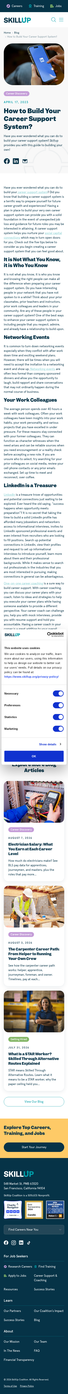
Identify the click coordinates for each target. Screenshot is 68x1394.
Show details (47, 744)
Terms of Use (10, 1386)
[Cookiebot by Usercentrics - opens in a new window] (48, 634)
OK (34, 756)
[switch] (58, 705)
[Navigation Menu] (61, 20)
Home (7, 32)
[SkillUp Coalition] (17, 20)
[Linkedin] (21, 1242)
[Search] (54, 20)
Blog (16, 32)
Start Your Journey (34, 1147)
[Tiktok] (28, 1242)
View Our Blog (34, 1101)
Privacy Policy (27, 1386)
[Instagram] (13, 1242)
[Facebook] (6, 1242)
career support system (32, 192)
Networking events (42, 369)
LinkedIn (9, 494)
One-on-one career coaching (23, 583)
